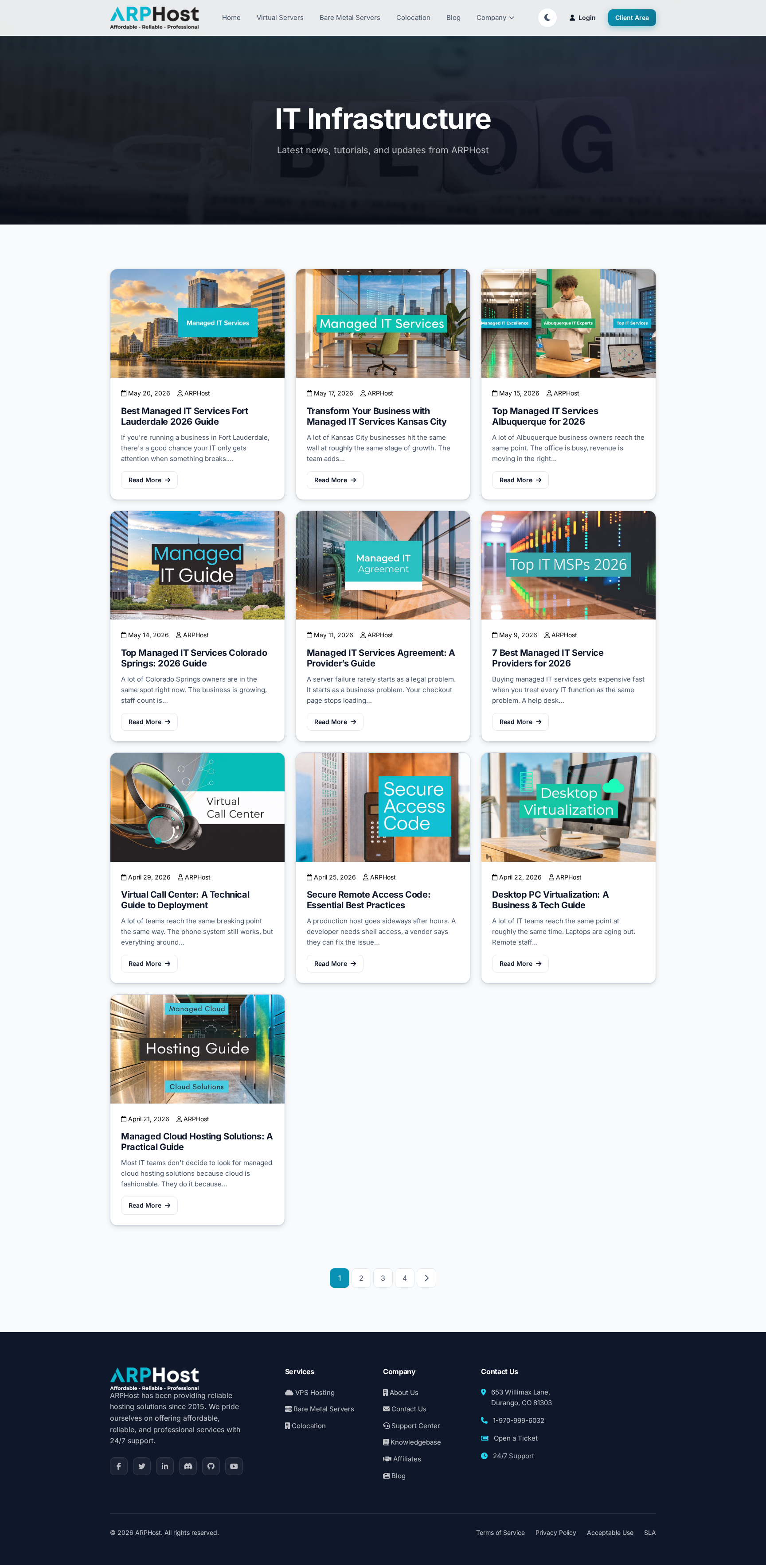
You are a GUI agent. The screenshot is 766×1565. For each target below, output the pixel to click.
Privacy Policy (555, 1532)
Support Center (415, 1426)
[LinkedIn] (165, 1466)
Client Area (632, 17)
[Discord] (188, 1466)
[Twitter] (142, 1466)
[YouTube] (234, 1466)
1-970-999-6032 (518, 1420)
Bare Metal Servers (350, 17)
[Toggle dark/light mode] (547, 17)
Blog (453, 17)
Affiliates (406, 1459)
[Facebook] (119, 1466)
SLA (650, 1532)
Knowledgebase (415, 1442)
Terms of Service (500, 1532)
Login (587, 17)
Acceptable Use (610, 1532)
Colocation (413, 17)
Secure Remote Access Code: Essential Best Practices (369, 899)
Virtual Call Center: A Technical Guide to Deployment (185, 899)
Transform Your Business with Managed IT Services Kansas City (377, 416)
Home (231, 17)
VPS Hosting (314, 1392)
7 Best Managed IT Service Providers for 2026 (547, 658)
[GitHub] (211, 1466)
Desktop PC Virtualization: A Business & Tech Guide (550, 899)
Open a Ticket (516, 1438)
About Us (403, 1392)
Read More (145, 480)
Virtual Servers (280, 17)
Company (491, 17)
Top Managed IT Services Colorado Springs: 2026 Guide (194, 658)
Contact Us (408, 1409)
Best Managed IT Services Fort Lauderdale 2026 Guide (184, 416)
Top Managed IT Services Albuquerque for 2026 (545, 416)
